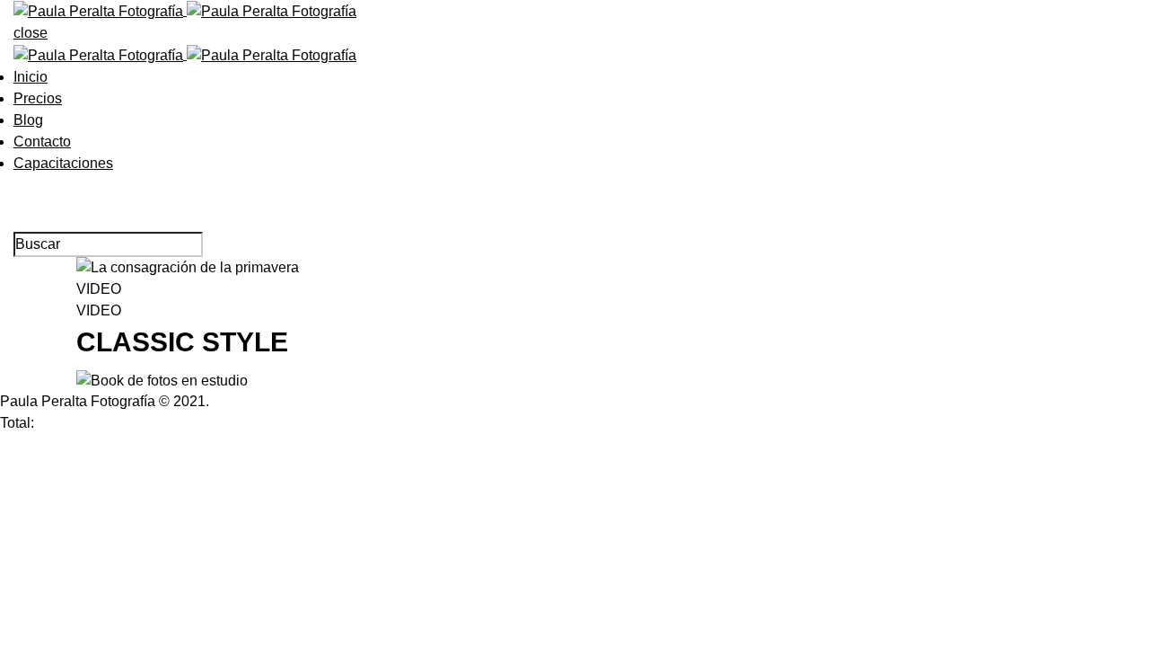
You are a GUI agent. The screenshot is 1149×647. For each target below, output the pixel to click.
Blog (28, 120)
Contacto (42, 141)
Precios (37, 98)
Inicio (30, 76)
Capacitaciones (63, 163)
